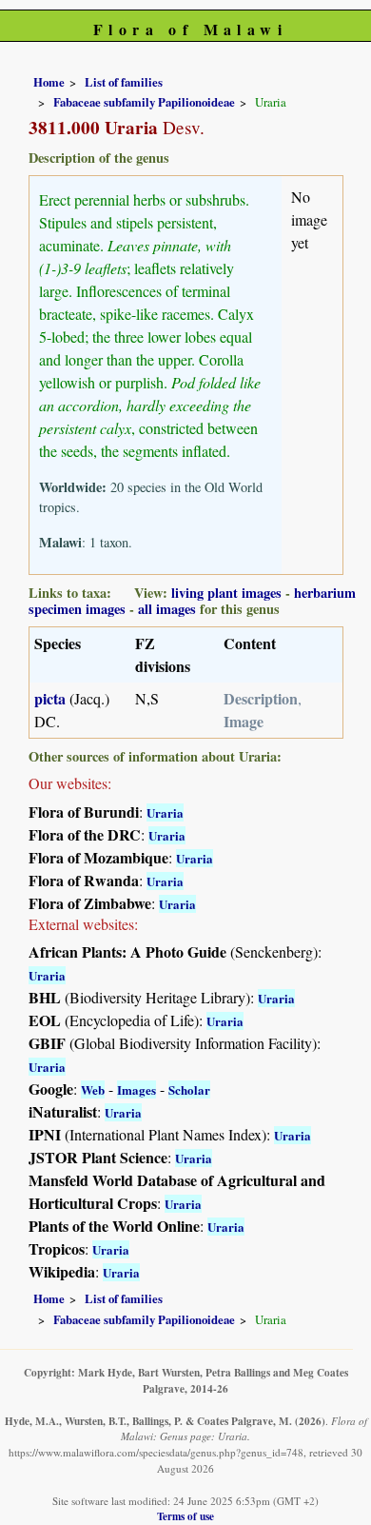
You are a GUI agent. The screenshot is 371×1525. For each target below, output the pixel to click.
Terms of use (185, 1516)
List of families (124, 81)
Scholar (189, 1089)
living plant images (226, 593)
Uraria (165, 812)
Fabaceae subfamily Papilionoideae (144, 101)
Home (49, 81)
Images (136, 1089)
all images (167, 609)
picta (50, 698)
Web (93, 1089)
